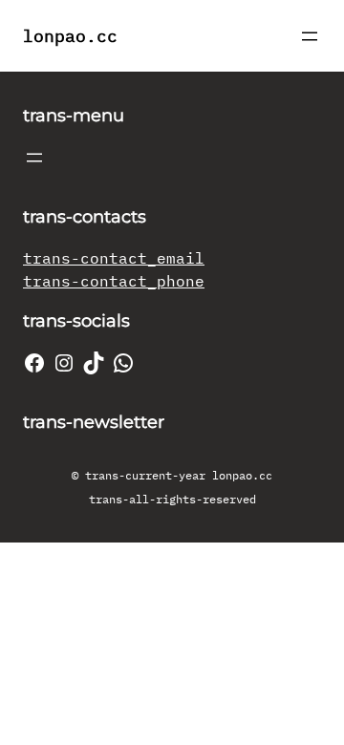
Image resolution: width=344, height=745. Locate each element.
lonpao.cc (70, 36)
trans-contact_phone (113, 280)
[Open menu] (309, 36)
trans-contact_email (113, 257)
